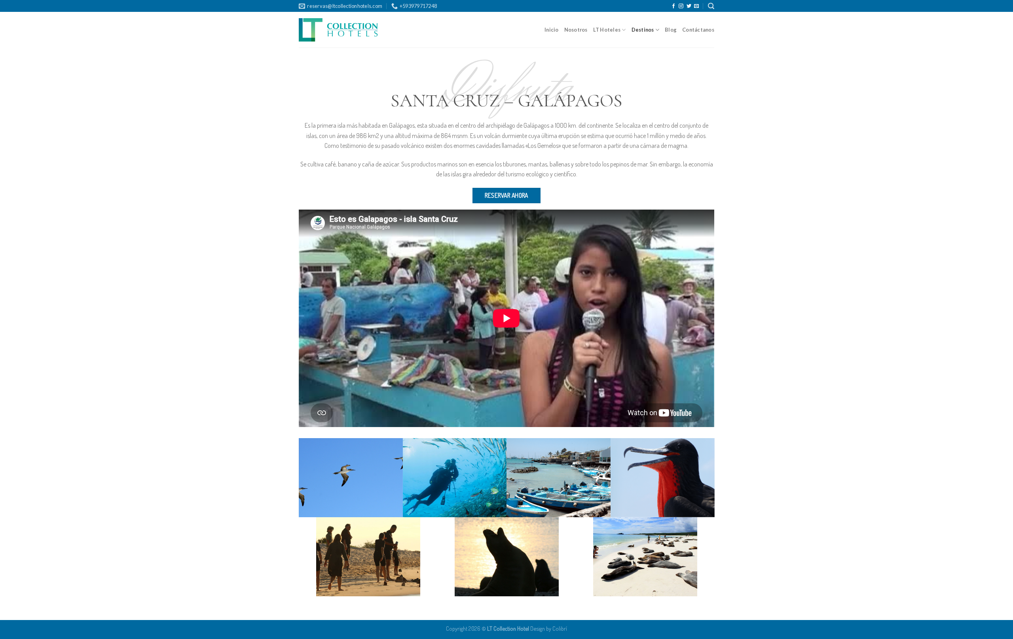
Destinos (643, 29)
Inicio (551, 29)
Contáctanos (698, 29)
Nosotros (576, 29)
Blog (671, 29)
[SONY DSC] (351, 477)
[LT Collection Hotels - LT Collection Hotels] (338, 30)
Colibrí (559, 628)
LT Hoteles (607, 29)
